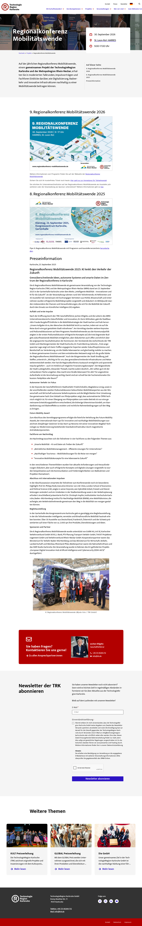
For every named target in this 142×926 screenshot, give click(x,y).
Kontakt (107, 4)
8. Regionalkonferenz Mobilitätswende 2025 (100, 76)
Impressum (127, 922)
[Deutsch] (133, 4)
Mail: (57, 911)
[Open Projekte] (93, 9)
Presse (115, 4)
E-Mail (75, 707)
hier (102, 187)
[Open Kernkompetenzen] (82, 9)
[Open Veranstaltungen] (111, 9)
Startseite (22, 53)
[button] (139, 3)
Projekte (29, 53)
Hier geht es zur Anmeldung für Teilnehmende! (88, 180)
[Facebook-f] (100, 901)
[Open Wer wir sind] (125, 9)
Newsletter (124, 4)
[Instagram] (105, 901)
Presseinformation (93, 81)
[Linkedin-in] (111, 901)
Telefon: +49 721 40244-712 (61, 908)
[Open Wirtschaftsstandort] (63, 9)
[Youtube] (117, 901)
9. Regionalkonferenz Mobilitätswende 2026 (100, 70)
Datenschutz (117, 922)
